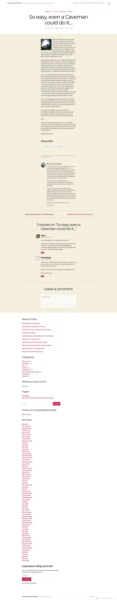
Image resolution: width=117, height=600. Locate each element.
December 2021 (27, 428)
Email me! (25, 386)
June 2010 (25, 487)
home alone (64, 155)
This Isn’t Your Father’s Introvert (32, 351)
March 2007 (25, 560)
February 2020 (26, 453)
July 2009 (25, 502)
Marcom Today (26, 414)
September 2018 (27, 462)
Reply (42, 252)
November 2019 (27, 458)
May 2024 (25, 424)
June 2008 (25, 529)
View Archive (50, 205)
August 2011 (26, 479)
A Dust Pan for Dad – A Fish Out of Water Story (36, 330)
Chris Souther (51, 28)
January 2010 (26, 491)
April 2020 (25, 449)
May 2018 (25, 466)
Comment (72, 305)
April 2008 (25, 533)
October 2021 (26, 430)
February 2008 (26, 537)
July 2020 (25, 443)
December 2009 (27, 493)
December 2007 (27, 542)
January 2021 (26, 437)
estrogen (59, 155)
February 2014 (26, 474)
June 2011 (25, 483)
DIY (52, 11)
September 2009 (27, 497)
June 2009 (25, 504)
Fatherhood (62, 11)
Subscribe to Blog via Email (37, 566)
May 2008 (25, 531)
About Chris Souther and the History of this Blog (91, 3)
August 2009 (26, 500)
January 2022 (26, 426)
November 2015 (27, 470)
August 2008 (26, 525)
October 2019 (26, 460)
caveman (48, 155)
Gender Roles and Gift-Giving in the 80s (34, 342)
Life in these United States (30, 372)
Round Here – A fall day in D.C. (31, 339)
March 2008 (25, 535)
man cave (45, 157)
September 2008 (27, 523)
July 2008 (25, 527)
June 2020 (25, 445)
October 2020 (26, 439)
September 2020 (27, 441)
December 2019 (27, 455)
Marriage (69, 11)
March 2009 (25, 510)
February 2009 (26, 512)
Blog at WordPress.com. (45, 596)
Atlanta (44, 155)
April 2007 (25, 558)
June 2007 (25, 554)
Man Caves (58, 60)
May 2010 (25, 489)
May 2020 (25, 447)
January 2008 (26, 539)
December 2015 (27, 468)
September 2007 (27, 548)
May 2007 (25, 556)
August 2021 (26, 432)
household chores (71, 155)
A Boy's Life (25, 361)
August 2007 (26, 550)
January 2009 (26, 514)
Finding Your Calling (28, 333)
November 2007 (27, 544)
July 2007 (25, 552)
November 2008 (27, 518)
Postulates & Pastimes (14, 3)
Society (24, 376)
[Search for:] (36, 404)
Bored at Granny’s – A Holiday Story (33, 348)
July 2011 (25, 481)
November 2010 (27, 485)
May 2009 (25, 506)
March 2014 (25, 472)
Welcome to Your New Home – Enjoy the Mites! (36, 345)
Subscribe (26, 579)
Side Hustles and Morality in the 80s (33, 326)
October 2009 (26, 495)
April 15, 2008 (60, 28)
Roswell (48, 157)
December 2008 (27, 516)
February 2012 (26, 476)
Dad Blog (53, 155)
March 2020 (25, 451)
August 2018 (26, 464)
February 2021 (26, 434)
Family (56, 11)
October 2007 (26, 546)
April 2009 (25, 508)
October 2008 (26, 521)
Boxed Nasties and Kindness (31, 323)
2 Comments (69, 28)
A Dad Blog (75, 3)
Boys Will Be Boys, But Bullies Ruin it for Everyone (38, 336)
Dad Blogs (48, 11)
